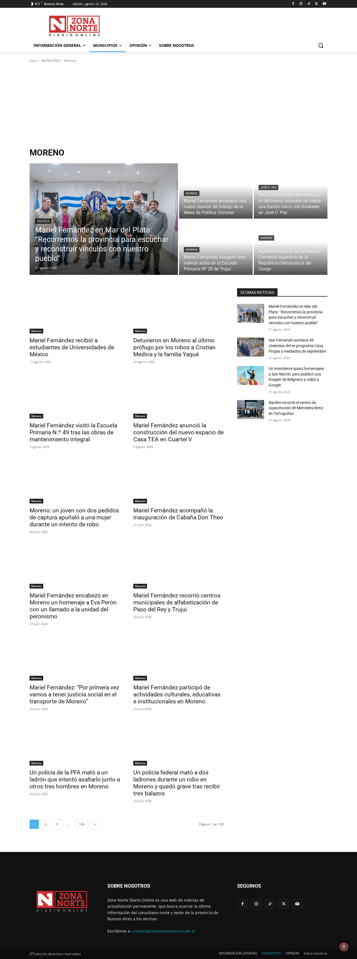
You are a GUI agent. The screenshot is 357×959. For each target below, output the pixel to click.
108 (82, 824)
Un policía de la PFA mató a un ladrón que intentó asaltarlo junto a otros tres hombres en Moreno (75, 779)
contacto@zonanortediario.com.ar (164, 931)
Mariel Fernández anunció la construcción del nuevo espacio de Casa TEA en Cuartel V (178, 432)
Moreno (191, 193)
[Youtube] (324, 4)
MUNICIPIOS (51, 60)
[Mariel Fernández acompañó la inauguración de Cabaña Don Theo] (178, 480)
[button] (320, 45)
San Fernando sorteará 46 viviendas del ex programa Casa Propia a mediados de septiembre (297, 345)
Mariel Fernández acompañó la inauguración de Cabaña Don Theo (178, 514)
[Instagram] (301, 4)
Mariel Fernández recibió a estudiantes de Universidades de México (72, 347)
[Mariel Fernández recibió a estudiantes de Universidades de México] (75, 310)
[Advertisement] (178, 105)
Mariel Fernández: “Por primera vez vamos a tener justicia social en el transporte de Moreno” (74, 694)
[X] (316, 4)
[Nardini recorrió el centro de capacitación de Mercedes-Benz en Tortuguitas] (250, 409)
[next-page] (95, 824)
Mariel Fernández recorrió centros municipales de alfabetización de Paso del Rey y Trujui (177, 602)
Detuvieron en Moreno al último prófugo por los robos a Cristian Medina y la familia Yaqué (174, 347)
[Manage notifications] (343, 946)
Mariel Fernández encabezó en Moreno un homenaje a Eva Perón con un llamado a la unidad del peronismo (73, 606)
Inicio (34, 60)
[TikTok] (309, 4)
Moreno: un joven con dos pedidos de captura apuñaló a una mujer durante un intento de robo (74, 517)
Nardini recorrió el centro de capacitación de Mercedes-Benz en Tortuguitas (296, 408)
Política (43, 221)
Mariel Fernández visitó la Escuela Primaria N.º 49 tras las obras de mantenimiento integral (73, 432)
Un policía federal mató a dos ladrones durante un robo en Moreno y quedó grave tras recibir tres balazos (176, 783)
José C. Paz (268, 187)
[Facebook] (293, 4)
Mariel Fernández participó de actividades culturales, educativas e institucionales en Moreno (177, 694)
